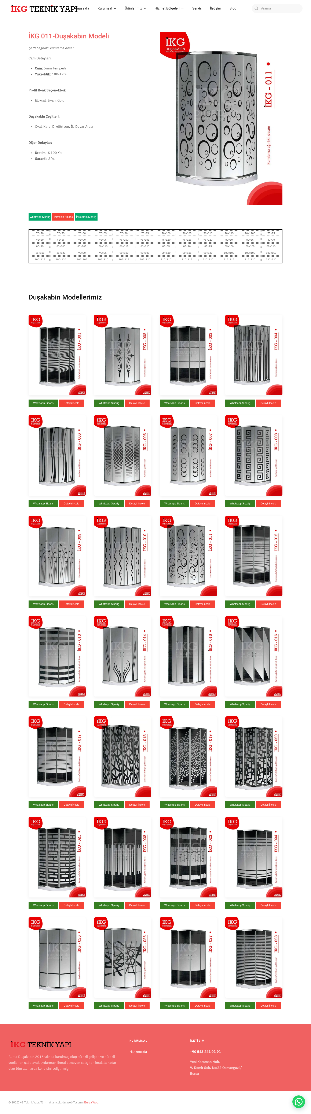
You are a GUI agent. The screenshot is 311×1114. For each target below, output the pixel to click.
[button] (57, 354)
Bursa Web (91, 1102)
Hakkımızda (138, 1051)
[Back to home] (44, 8)
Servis (197, 8)
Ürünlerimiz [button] (133, 8)
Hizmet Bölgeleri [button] (167, 8)
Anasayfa (82, 8)
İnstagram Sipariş (86, 216)
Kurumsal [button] (105, 8)
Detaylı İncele (71, 403)
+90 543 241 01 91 (205, 1051)
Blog (233, 8)
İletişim (215, 8)
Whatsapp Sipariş (40, 216)
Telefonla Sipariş (63, 216)
